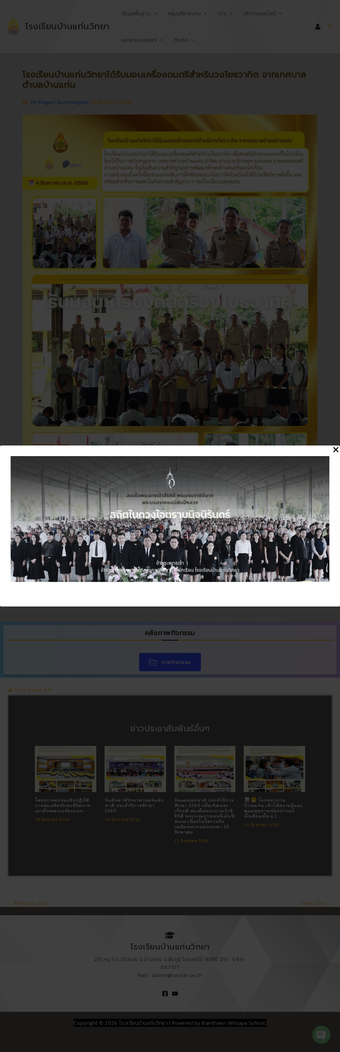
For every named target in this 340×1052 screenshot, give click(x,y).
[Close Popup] (336, 449)
